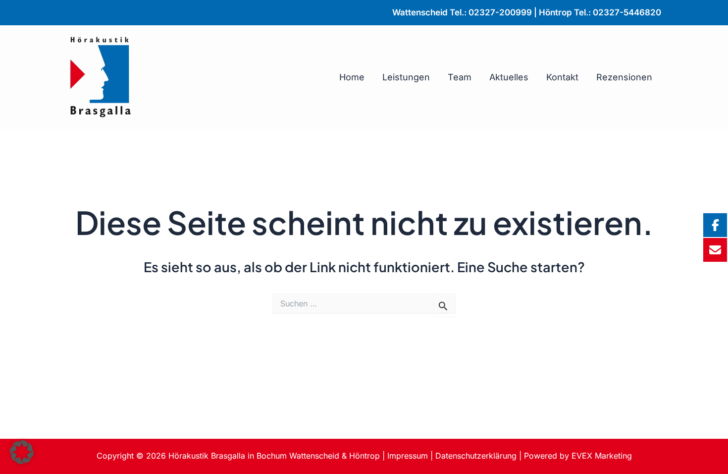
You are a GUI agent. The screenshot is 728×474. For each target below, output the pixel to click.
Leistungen (406, 77)
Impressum (407, 456)
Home (351, 77)
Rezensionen (624, 77)
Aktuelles (508, 77)
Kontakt (562, 77)
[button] (22, 452)
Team (459, 77)
